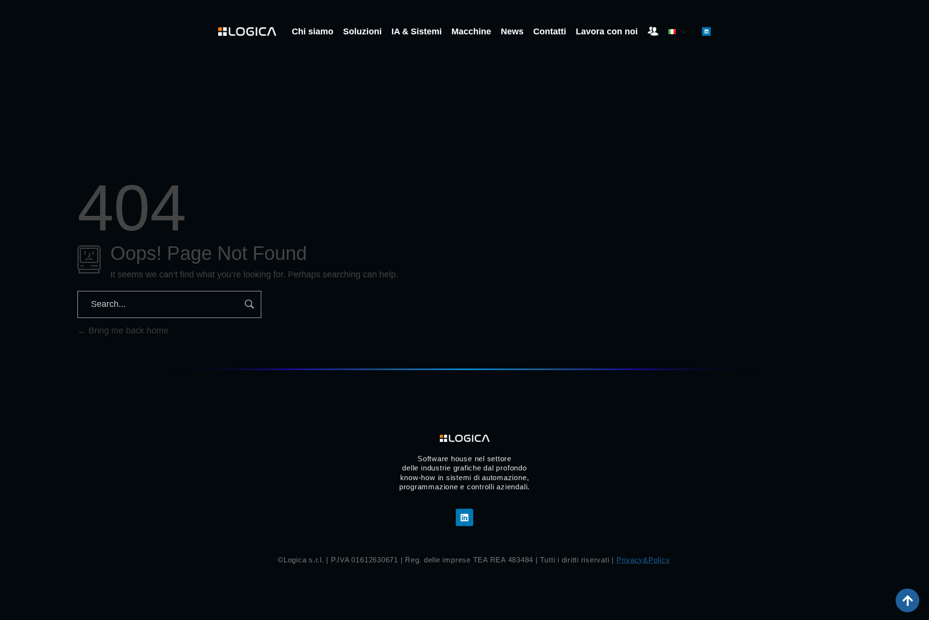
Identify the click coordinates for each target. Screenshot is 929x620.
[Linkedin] (706, 31)
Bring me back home (127, 330)
